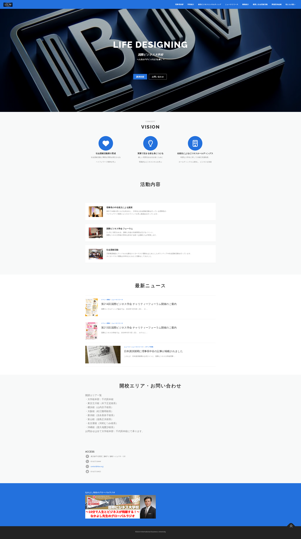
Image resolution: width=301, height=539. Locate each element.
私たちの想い (290, 4)
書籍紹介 (245, 4)
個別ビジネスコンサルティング (209, 4)
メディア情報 (149, 347)
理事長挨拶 (179, 4)
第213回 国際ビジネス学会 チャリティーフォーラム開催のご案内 (139, 327)
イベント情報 (105, 299)
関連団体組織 (277, 4)
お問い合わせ (158, 76)
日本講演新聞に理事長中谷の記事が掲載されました (153, 351)
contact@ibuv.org (97, 466)
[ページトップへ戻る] (291, 526)
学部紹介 (191, 4)
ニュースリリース (231, 4)
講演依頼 (140, 76)
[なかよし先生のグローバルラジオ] (120, 507)
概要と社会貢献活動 (260, 4)
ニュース (127, 347)
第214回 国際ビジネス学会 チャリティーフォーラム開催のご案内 (139, 304)
